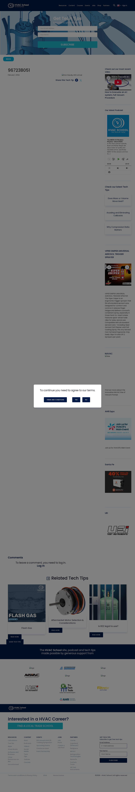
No (86, 400)
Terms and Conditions (55, 400)
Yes (76, 400)
